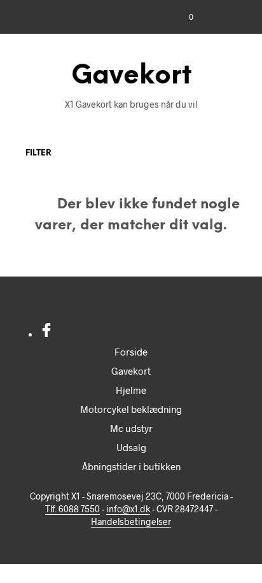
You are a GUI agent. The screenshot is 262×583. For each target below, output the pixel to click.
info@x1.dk (128, 509)
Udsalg (131, 447)
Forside (131, 351)
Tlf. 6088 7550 (72, 509)
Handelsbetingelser (131, 522)
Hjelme (131, 390)
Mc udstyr (131, 428)
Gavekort (131, 371)
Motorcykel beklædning (131, 409)
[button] (182, 17)
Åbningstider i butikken (131, 466)
